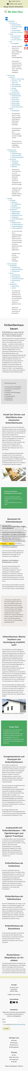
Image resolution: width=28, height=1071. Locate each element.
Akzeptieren (4, 543)
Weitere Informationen (6, 546)
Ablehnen (11, 543)
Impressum (15, 546)
